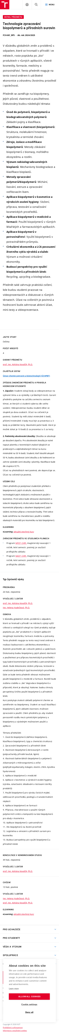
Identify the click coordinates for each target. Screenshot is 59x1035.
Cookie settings (29, 1004)
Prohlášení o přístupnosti (13, 1027)
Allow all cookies (29, 996)
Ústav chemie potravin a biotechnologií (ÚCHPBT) (26, 376)
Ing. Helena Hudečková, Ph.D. (16, 607)
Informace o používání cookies (15, 1030)
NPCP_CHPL (21, 543)
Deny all (29, 1012)
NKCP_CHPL (21, 556)
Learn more (14, 989)
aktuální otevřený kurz (24, 531)
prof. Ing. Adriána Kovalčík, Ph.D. (18, 364)
